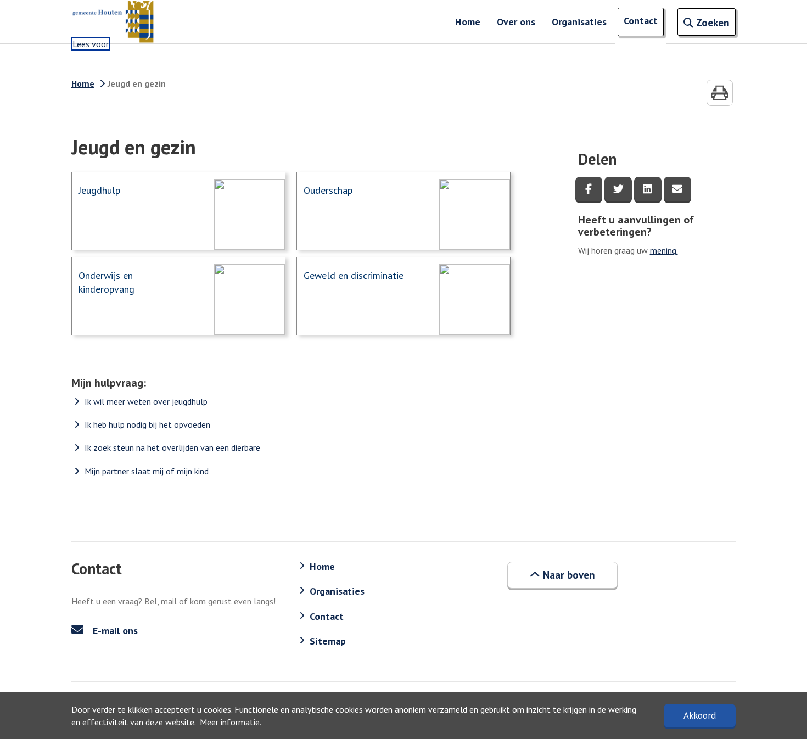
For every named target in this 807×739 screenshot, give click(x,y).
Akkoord (699, 715)
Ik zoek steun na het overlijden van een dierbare (172, 447)
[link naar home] (112, 22)
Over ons (516, 21)
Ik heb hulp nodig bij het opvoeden (147, 424)
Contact (641, 20)
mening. (664, 250)
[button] (562, 575)
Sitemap (328, 641)
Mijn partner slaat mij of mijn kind (147, 471)
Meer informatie (230, 721)
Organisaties (579, 21)
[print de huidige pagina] (720, 93)
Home (467, 21)
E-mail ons (114, 630)
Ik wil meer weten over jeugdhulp (146, 401)
